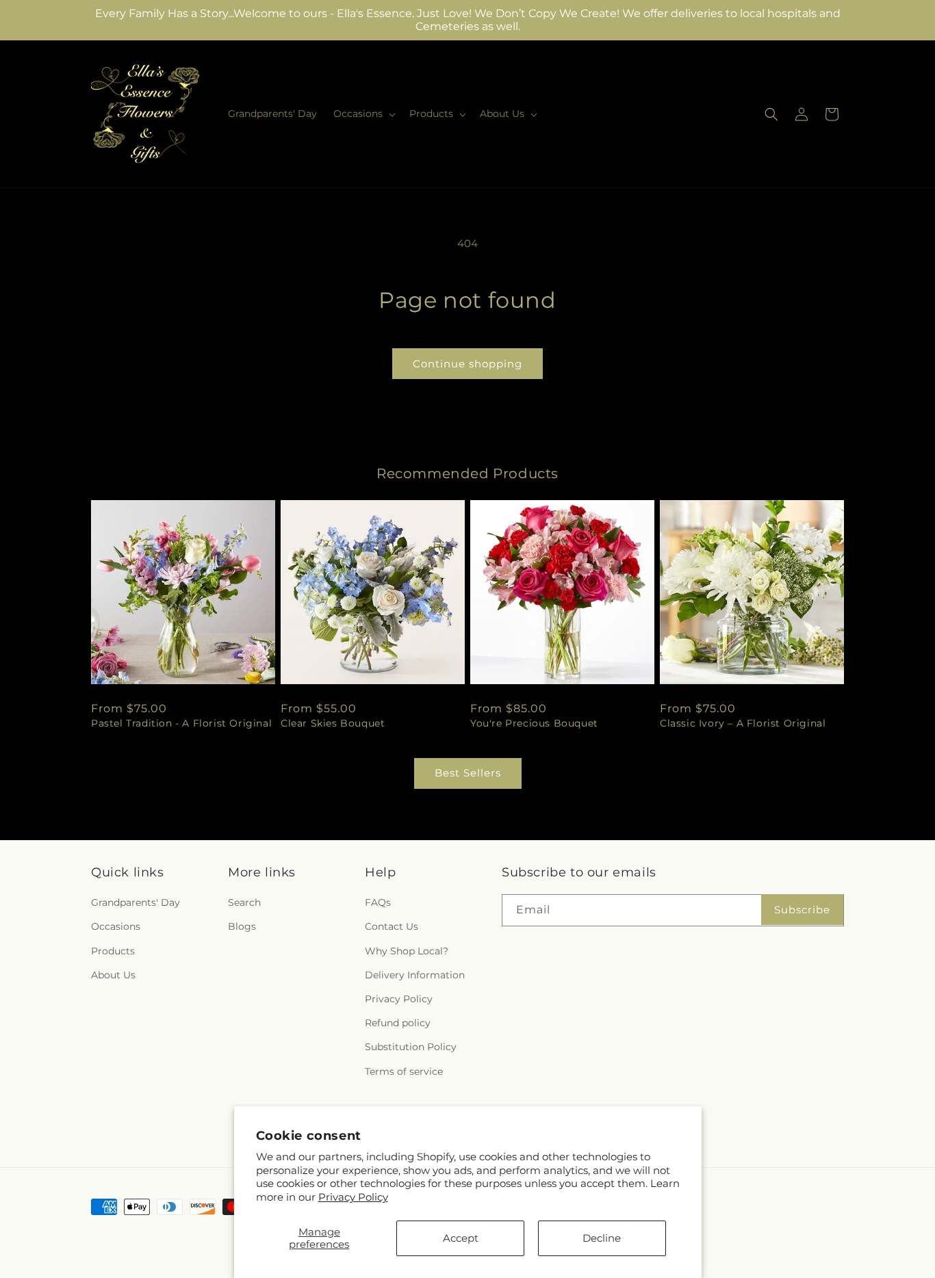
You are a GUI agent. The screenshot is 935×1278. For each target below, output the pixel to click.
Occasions (115, 927)
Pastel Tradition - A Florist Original (181, 723)
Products (113, 951)
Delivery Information (415, 975)
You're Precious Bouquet (534, 723)
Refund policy (398, 1023)
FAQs (378, 903)
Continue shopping (467, 363)
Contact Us (391, 927)
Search (244, 903)
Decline (601, 1237)
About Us (113, 975)
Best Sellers (468, 772)
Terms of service (404, 1071)
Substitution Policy (411, 1047)
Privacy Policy (353, 1196)
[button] (363, 113)
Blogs (242, 927)
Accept (460, 1237)
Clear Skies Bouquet (333, 723)
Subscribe (802, 909)
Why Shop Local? (406, 951)
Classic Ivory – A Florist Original (742, 723)
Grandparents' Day (135, 903)
